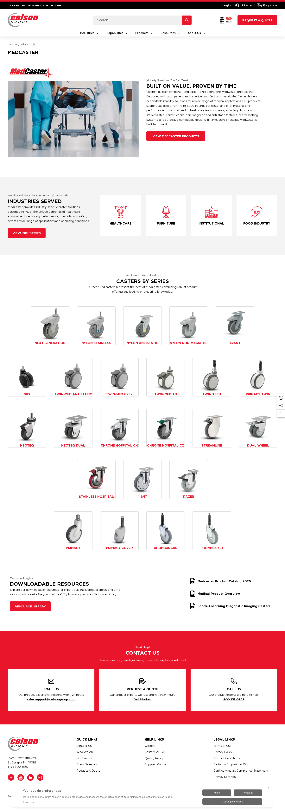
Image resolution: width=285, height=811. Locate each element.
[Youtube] (20, 777)
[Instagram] (40, 777)
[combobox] (267, 5)
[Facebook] (11, 777)
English (268, 5)
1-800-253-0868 (18, 767)
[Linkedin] (30, 777)
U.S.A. (244, 5)
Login (226, 5)
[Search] (187, 20)
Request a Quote (257, 20)
